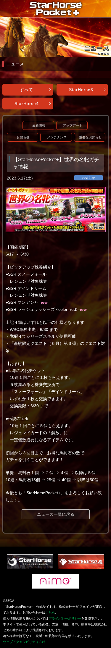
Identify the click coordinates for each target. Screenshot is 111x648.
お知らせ (23, 137)
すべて (26, 89)
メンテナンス (57, 137)
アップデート (72, 125)
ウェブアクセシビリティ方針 (24, 642)
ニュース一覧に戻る (55, 514)
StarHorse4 (27, 103)
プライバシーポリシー (65, 618)
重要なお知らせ (90, 137)
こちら (50, 612)
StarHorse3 (81, 89)
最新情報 (38, 125)
